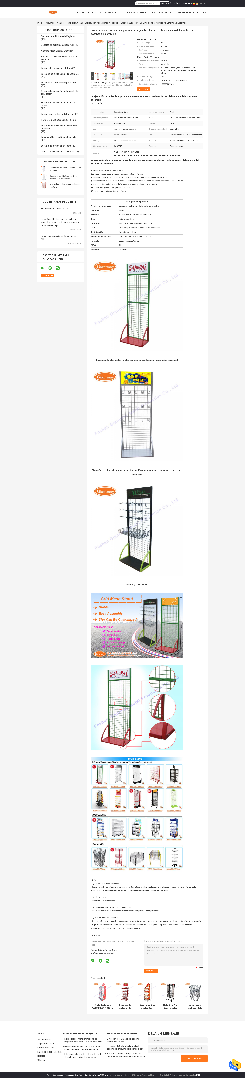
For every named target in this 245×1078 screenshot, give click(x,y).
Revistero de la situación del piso (57, 120)
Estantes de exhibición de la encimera (60, 74)
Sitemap (41, 1060)
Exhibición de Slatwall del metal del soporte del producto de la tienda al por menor (125, 1048)
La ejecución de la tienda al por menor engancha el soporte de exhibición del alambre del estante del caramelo (112, 85)
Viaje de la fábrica (136, 12)
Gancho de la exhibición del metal (57, 151)
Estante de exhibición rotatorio (56, 68)
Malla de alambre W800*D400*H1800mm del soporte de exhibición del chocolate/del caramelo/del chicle (102, 1006)
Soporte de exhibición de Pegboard (58, 36)
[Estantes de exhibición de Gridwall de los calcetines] (44, 169)
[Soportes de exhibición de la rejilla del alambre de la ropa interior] (44, 177)
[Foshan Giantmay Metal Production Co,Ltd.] (53, 12)
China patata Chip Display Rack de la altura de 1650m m (86, 1075)
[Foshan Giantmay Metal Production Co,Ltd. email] (44, 268)
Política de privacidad (55, 1075)
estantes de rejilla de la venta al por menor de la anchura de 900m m (126, 925)
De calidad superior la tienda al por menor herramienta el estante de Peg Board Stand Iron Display (83, 1048)
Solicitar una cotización (183, 3)
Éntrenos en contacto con (191, 12)
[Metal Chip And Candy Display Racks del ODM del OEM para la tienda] (170, 992)
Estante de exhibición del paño (56, 145)
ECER (198, 1075)
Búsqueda (165, 3)
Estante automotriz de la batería (57, 114)
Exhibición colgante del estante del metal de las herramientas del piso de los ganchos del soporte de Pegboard (83, 1056)
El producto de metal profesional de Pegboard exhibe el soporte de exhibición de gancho (83, 1041)
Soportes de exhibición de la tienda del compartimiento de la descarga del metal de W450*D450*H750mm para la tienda (195, 1006)
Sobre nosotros (113, 12)
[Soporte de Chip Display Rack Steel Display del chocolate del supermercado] (147, 992)
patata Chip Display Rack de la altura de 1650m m (172, 925)
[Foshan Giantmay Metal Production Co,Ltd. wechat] (59, 268)
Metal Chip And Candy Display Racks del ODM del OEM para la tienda (170, 1006)
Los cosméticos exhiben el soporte (58, 137)
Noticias (41, 1056)
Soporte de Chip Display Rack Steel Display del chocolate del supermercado (147, 1006)
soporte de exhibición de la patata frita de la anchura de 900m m (115, 928)
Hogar (80, 12)
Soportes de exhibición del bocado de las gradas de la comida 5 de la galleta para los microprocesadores (124, 1006)
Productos (94, 12)
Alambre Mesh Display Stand (70, 23)
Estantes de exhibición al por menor (58, 82)
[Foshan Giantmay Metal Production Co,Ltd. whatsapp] (52, 268)
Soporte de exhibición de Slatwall (57, 45)
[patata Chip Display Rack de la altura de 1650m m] (44, 185)
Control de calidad (161, 12)
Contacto (143, 89)
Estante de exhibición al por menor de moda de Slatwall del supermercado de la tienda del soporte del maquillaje (126, 1055)
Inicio (39, 23)
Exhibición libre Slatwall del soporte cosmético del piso (123, 1040)
